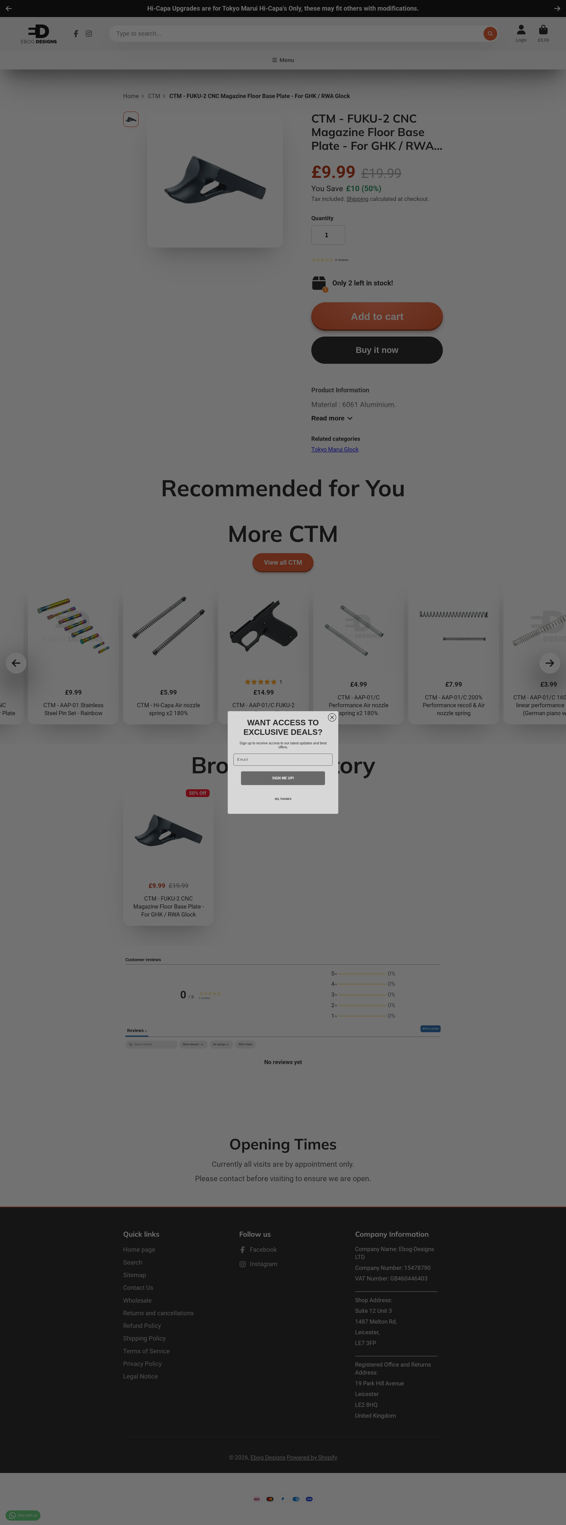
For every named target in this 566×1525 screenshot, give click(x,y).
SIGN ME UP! (283, 778)
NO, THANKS (283, 799)
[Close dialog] (332, 717)
